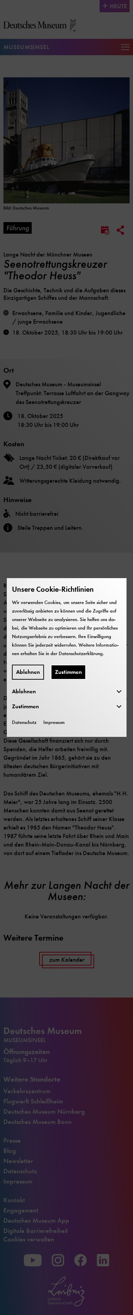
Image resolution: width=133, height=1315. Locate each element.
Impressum (54, 722)
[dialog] (66, 657)
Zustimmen (68, 672)
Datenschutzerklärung (81, 653)
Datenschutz (24, 722)
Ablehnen (28, 672)
